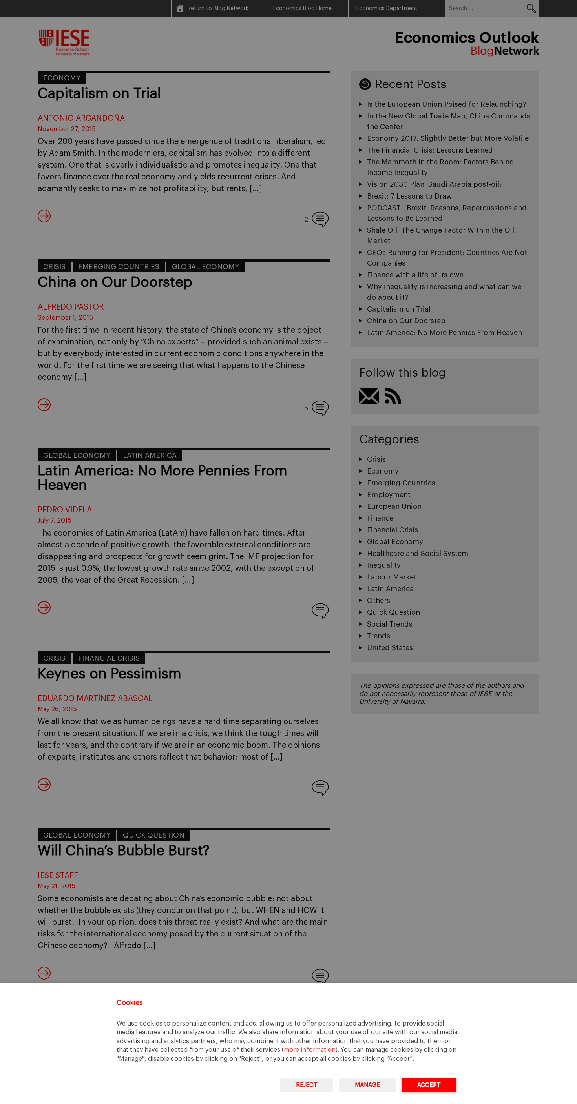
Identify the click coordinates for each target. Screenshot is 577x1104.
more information (310, 1050)
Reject (307, 1085)
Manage (367, 1085)
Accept (429, 1085)
